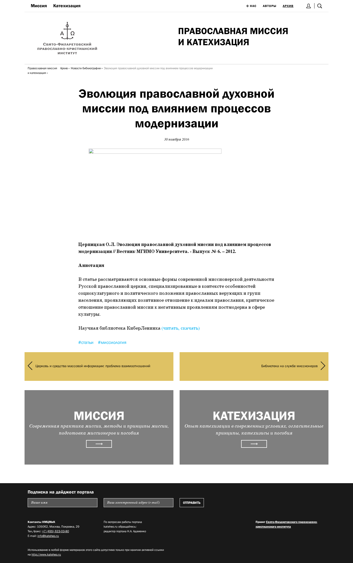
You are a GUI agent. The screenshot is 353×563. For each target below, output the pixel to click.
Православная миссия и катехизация (42, 70)
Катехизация (67, 5)
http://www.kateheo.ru (46, 554)
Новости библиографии (86, 68)
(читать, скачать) (181, 328)
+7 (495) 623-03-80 (55, 531)
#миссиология (112, 342)
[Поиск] (319, 6)
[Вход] (308, 6)
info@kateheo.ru (48, 536)
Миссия (39, 5)
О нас (252, 6)
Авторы (270, 6)
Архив (288, 6)
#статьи (86, 342)
